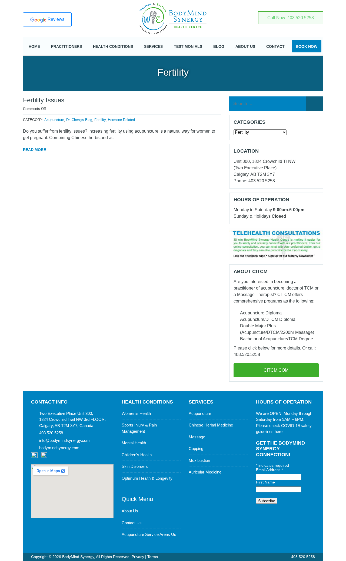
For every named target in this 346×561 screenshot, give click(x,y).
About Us (245, 46)
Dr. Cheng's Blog (79, 120)
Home (34, 46)
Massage (197, 437)
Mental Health (134, 443)
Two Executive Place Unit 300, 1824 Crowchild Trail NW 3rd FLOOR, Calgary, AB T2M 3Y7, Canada (72, 419)
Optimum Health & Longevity (147, 478)
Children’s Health (137, 454)
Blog (218, 46)
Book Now (306, 46)
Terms (152, 557)
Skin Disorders (135, 466)
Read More (34, 149)
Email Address (269, 470)
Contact (275, 46)
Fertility (100, 120)
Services (153, 46)
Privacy (138, 557)
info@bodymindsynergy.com (64, 440)
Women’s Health (136, 413)
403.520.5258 (302, 557)
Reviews (55, 19)
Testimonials (188, 46)
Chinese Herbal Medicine (211, 425)
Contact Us (132, 522)
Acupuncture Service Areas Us (149, 534)
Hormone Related (121, 120)
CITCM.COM (276, 370)
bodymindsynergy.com (59, 447)
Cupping (196, 448)
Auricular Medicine (205, 472)
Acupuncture (54, 120)
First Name (265, 482)
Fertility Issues (43, 100)
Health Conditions (113, 46)
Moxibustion (199, 460)
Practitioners (66, 46)
